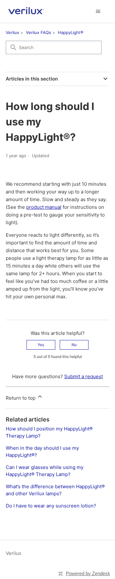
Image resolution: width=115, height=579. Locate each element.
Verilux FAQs (38, 32)
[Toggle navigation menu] (98, 11)
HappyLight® (70, 32)
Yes (41, 344)
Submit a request (83, 376)
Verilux (12, 32)
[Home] (26, 11)
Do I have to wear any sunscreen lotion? (51, 506)
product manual (43, 207)
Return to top (21, 398)
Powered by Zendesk (88, 573)
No (74, 344)
